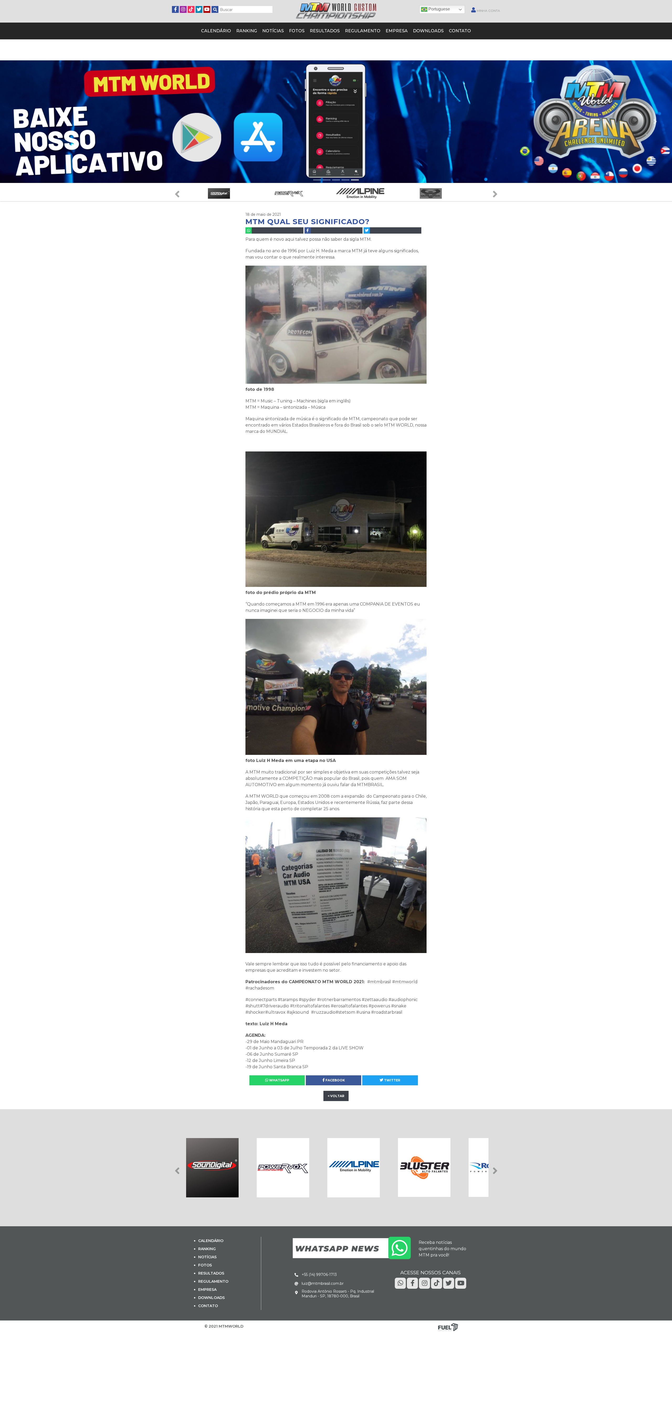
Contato (449, 30)
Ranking (254, 30)
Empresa (391, 30)
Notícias (278, 30)
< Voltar (336, 1095)
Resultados (325, 30)
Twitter (391, 1079)
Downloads (419, 30)
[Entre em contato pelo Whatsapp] (352, 1246)
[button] (17, 121)
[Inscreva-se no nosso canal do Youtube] (206, 8)
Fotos (300, 30)
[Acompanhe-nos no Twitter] (199, 8)
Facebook (335, 1079)
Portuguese (438, 9)
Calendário (226, 30)
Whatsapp (278, 1079)
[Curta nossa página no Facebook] (175, 8)
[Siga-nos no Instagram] (183, 8)
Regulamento (360, 30)
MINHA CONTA (488, 11)
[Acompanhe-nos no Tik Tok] (436, 1282)
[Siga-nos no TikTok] (191, 8)
